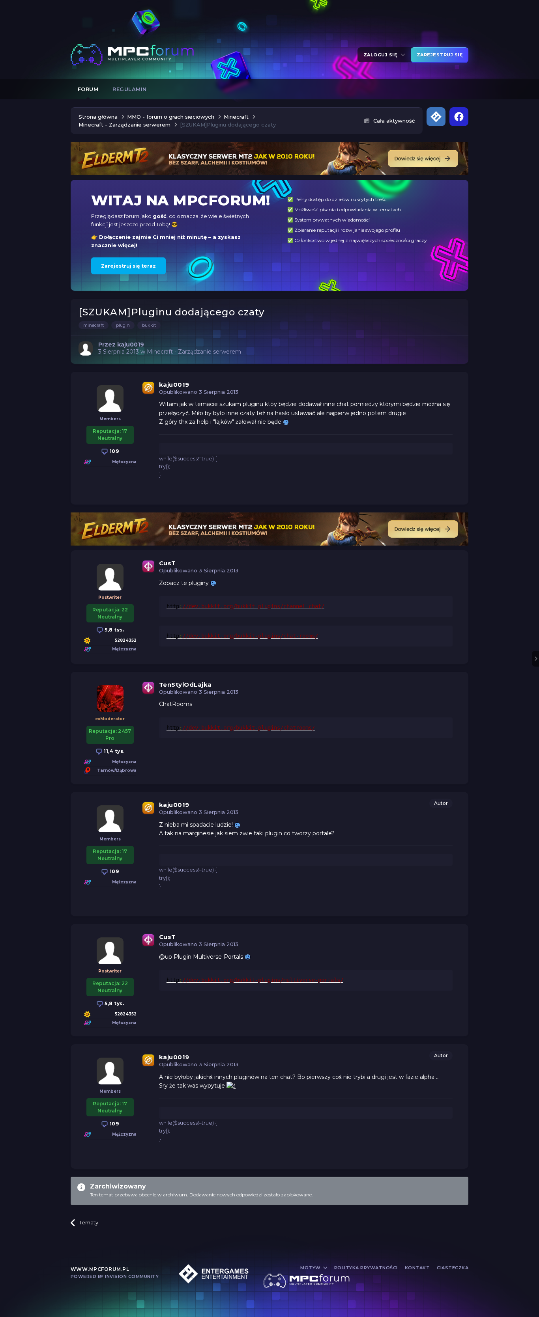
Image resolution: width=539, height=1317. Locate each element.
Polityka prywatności (366, 1267)
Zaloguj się (381, 55)
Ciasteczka (452, 1267)
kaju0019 (174, 384)
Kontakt (417, 1267)
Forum (88, 89)
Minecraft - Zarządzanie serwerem (194, 351)
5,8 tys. (113, 630)
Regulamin (129, 89)
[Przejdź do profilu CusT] (110, 577)
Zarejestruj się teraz (128, 266)
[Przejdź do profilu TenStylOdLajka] (110, 698)
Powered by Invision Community (115, 1276)
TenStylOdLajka (185, 684)
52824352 (126, 640)
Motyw (311, 1267)
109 (113, 451)
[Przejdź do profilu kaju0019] (86, 348)
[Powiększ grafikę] (286, 421)
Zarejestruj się (440, 55)
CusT (167, 563)
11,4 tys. (114, 751)
